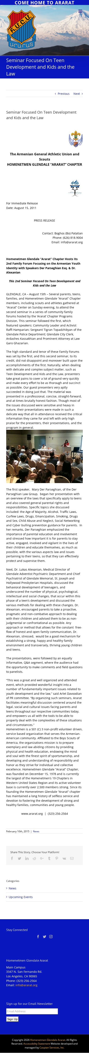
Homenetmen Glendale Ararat (47, 1040)
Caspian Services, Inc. (52, 1047)
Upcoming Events (21, 897)
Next (76, 94)
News (36, 831)
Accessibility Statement (36, 1043)
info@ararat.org (26, 985)
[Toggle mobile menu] (80, 11)
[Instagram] (51, 936)
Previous (64, 94)
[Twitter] (44, 936)
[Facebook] (38, 936)
